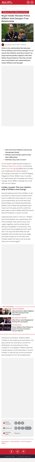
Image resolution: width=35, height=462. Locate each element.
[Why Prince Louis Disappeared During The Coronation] (5, 320)
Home (2, 6)
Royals (6, 6)
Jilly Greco (8, 44)
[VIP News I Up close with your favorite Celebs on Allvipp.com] (14, 2)
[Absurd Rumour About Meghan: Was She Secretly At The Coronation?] (5, 312)
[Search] (28, 2)
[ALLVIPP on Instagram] (18, 452)
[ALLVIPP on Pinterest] (24, 452)
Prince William (17, 166)
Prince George (10, 168)
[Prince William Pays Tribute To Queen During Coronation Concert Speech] (5, 328)
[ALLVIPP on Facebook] (12, 452)
